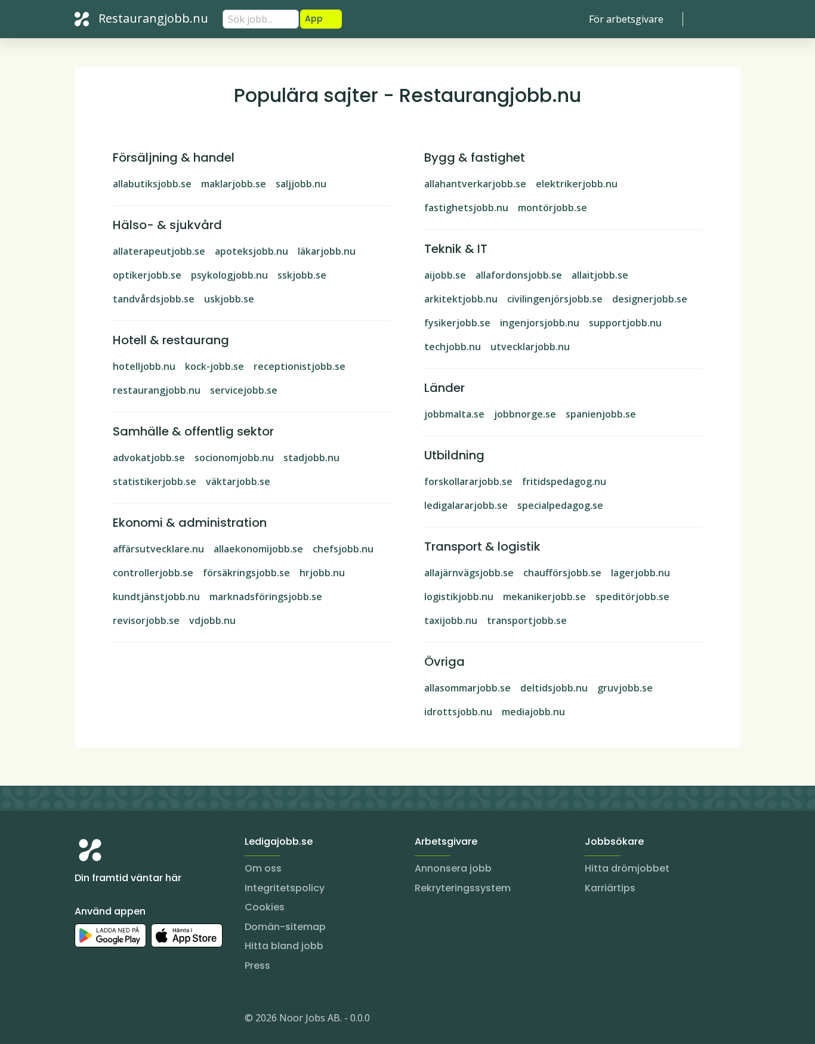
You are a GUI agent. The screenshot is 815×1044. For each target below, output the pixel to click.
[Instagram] (84, 1020)
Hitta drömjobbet (627, 868)
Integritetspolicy (285, 888)
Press (257, 965)
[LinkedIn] (108, 1020)
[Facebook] (131, 1020)
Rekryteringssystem (463, 888)
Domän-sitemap (285, 927)
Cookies (265, 907)
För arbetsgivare (626, 19)
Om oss (263, 868)
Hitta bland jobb (284, 946)
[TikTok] (155, 1020)
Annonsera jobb (453, 868)
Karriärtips (610, 888)
